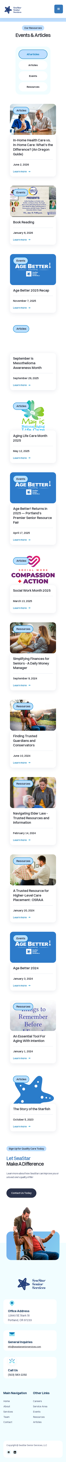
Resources (39, 1417)
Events (37, 1411)
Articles (37, 1422)
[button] (58, 9)
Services (8, 1411)
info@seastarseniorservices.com (24, 1346)
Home (6, 1401)
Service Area (40, 1406)
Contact (7, 1422)
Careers (37, 1401)
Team (6, 1417)
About (6, 1406)
